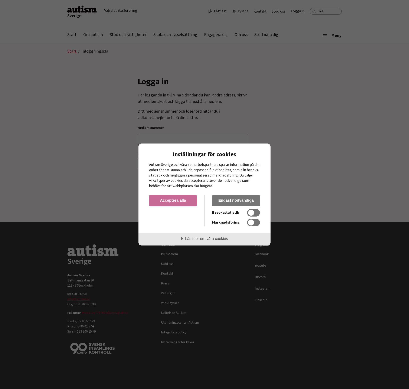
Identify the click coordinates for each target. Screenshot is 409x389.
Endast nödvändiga (236, 200)
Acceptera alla (173, 200)
